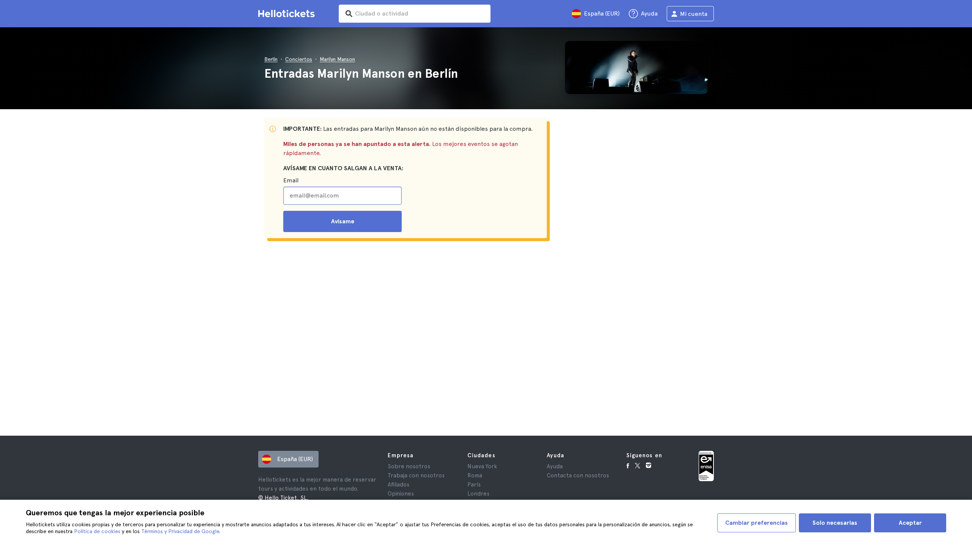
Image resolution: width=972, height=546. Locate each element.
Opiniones (401, 493)
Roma (474, 475)
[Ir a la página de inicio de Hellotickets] (287, 13)
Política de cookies (97, 531)
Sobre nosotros (409, 466)
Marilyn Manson (337, 59)
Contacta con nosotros (578, 475)
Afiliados (398, 484)
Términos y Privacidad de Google (180, 531)
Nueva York (482, 466)
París (474, 484)
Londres (478, 493)
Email (290, 180)
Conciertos (298, 59)
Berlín (271, 59)
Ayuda (555, 466)
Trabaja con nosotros (416, 475)
